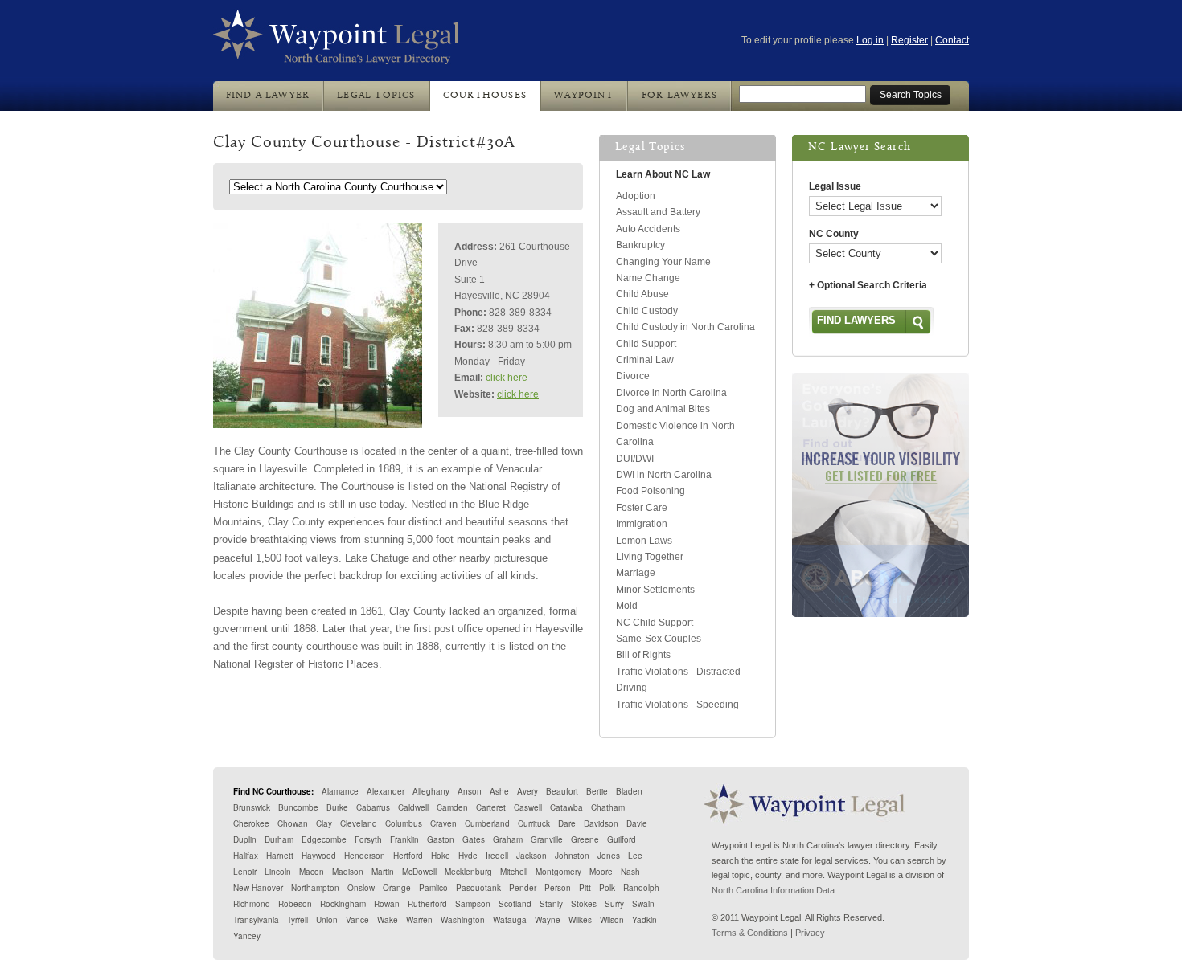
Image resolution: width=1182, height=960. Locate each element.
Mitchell (513, 871)
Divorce (633, 376)
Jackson (531, 855)
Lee (635, 855)
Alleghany (430, 791)
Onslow (361, 887)
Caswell (528, 807)
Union (327, 919)
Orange (397, 887)
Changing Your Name (663, 262)
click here (506, 377)
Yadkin (644, 919)
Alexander (385, 791)
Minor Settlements (655, 589)
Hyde (468, 855)
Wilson (612, 919)
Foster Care (641, 507)
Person (557, 887)
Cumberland (487, 823)
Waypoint (584, 95)
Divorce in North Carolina (671, 392)
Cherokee (251, 823)
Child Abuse (642, 294)
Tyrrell (297, 919)
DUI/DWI (635, 458)
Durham (279, 839)
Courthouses (485, 95)
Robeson (295, 903)
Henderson (364, 855)
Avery (527, 791)
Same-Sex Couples (658, 638)
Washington (463, 919)
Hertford (408, 855)
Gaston (440, 839)
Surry (614, 903)
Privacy (810, 933)
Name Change (648, 278)
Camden (452, 807)
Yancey (247, 936)
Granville (547, 839)
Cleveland (358, 823)
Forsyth (368, 839)
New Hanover (258, 887)
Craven (443, 823)
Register (909, 40)
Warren (419, 919)
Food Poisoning (650, 490)
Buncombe (298, 807)
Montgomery (558, 871)
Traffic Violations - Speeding (677, 704)
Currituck (534, 823)
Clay (324, 823)
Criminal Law (645, 360)
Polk (607, 887)
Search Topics (911, 94)
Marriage (635, 572)
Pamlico (433, 887)
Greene (585, 839)
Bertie (597, 791)
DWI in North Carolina (664, 474)
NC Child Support (654, 622)
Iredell (497, 855)
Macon (311, 871)
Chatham (608, 807)
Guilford (621, 839)
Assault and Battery (658, 212)
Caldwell (413, 807)
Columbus (403, 823)
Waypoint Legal (336, 37)
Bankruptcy (640, 245)
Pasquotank (478, 887)
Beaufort (562, 791)
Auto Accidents (648, 229)
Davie (636, 823)
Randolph (641, 887)
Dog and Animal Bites (663, 409)
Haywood (319, 855)
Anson (470, 791)
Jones (608, 855)
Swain (643, 903)
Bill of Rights (643, 654)
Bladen (629, 791)
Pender (522, 887)
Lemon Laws (644, 540)
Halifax (245, 855)
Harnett (279, 855)
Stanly (551, 903)
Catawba (566, 807)
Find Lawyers (856, 320)
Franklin (404, 839)
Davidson (601, 823)
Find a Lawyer (268, 95)
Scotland (515, 903)
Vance (357, 919)
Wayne (547, 919)
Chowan (292, 823)
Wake (387, 919)
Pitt (585, 887)
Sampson (472, 903)
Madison (347, 871)
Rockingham (343, 903)
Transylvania (256, 919)
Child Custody (647, 311)
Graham (508, 839)
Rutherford (427, 903)
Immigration (641, 523)
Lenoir (245, 871)
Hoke (440, 855)
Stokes (584, 903)
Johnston (572, 855)
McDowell (419, 871)
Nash (630, 871)
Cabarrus (373, 807)
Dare (567, 823)
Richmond (251, 903)
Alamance (340, 791)
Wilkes (580, 919)
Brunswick (251, 807)
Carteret (491, 807)
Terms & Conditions (750, 933)
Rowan (387, 903)
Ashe (499, 791)
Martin (382, 871)
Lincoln (278, 871)
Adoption (635, 196)
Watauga (510, 919)
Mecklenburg (468, 871)
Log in (870, 40)
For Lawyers (679, 95)
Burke (337, 807)
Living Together (649, 556)
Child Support (646, 343)
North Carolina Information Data (773, 890)
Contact (952, 40)
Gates (473, 839)
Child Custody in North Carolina (685, 327)
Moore (601, 871)
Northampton (315, 887)
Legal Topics (376, 95)
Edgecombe (324, 839)
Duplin (245, 839)
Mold (627, 605)
